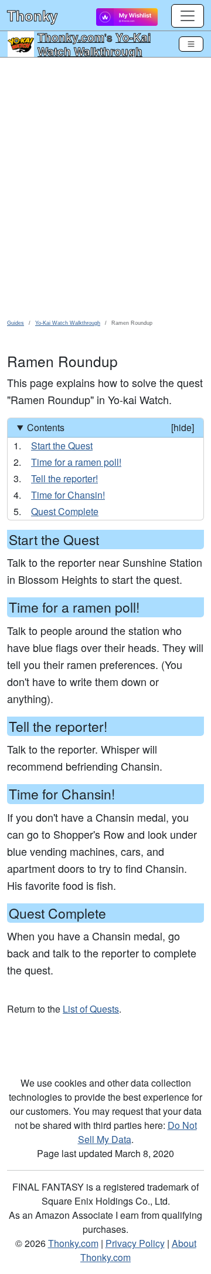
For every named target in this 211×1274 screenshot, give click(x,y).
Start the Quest (62, 445)
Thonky (32, 15)
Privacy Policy (135, 1243)
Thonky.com (71, 37)
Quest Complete (64, 511)
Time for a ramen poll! (76, 462)
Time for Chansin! (68, 495)
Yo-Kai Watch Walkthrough (94, 44)
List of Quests (91, 1009)
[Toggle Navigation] (191, 44)
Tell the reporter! (64, 478)
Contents (110, 427)
